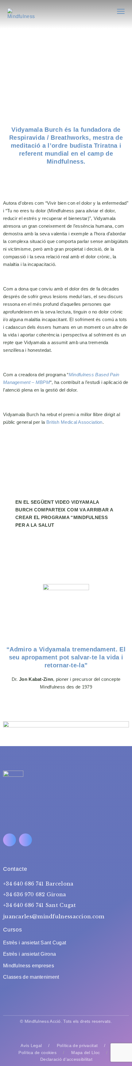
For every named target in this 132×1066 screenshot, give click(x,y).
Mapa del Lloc (85, 1052)
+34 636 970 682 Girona (34, 894)
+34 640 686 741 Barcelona (38, 884)
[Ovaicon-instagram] (25, 839)
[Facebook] (9, 839)
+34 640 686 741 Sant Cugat (39, 905)
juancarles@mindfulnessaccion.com (54, 916)
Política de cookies (37, 1052)
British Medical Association (74, 422)
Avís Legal (31, 1045)
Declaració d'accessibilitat (66, 1059)
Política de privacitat (77, 1045)
